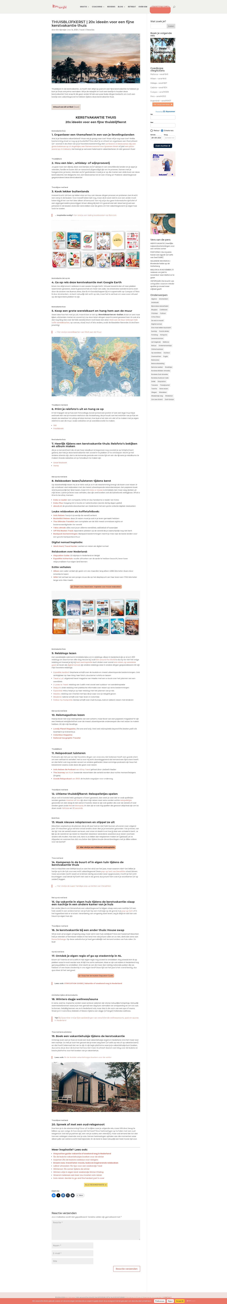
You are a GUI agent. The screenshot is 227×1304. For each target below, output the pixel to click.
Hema (56, 466)
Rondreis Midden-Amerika (160, 371)
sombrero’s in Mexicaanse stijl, (118, 144)
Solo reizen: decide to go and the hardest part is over (78, 1178)
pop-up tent (127, 911)
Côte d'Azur (155, 317)
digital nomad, (74, 665)
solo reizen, (119, 662)
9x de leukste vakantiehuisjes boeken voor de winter (87, 1057)
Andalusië (155, 302)
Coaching (97, 7)
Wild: (55, 577)
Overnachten (156, 356)
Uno (78, 800)
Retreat (132, 7)
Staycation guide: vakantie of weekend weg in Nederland (82, 1153)
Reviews (111, 7)
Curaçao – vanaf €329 (159, 92)
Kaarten (70, 800)
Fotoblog (154, 335)
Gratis (83, 7)
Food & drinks (164, 331)
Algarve (154, 299)
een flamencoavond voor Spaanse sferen (99, 146)
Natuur (153, 346)
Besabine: (57, 697)
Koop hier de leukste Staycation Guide (97, 976)
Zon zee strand (156, 399)
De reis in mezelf (157, 321)
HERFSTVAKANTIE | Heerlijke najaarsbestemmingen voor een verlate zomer (162, 246)
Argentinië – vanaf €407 (160, 101)
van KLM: (63, 772)
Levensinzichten (157, 338)
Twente (154, 389)
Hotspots (163, 335)
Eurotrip (154, 331)
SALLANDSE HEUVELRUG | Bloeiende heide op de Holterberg (160, 263)
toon (77, 107)
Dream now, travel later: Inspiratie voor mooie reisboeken (97, 587)
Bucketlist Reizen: (61, 518)
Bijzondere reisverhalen (159, 306)
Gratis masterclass (160, 7)
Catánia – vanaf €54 (158, 87)
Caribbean (163, 310)
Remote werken (157, 367)
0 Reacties (90, 30)
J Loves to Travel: (60, 685)
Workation (169, 396)
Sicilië (153, 381)
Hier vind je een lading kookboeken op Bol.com (94, 215)
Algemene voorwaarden (152, 1297)
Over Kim (142, 7)
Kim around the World (105, 659)
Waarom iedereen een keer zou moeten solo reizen (77, 1175)
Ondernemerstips (165, 346)
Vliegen (154, 392)
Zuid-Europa (169, 399)
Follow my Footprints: (63, 700)
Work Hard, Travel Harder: (65, 546)
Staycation (162, 381)
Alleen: (56, 571)
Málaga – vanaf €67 (158, 83)
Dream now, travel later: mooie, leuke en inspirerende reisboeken (85, 1162)
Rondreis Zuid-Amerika (159, 374)
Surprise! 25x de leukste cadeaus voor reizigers (75, 1159)
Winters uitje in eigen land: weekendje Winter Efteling (78, 1172)
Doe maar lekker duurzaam (161, 328)
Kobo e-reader (96, 490)
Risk (70, 805)
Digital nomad (156, 324)
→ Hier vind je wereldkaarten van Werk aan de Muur (78, 332)
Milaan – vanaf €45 (158, 79)
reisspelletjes (126, 800)
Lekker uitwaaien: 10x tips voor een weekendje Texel (77, 1166)
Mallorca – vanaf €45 (159, 74)
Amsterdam (163, 299)
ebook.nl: (57, 506)
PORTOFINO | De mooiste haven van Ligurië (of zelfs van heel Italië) (161, 255)
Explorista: (57, 691)
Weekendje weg (157, 396)
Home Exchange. (59, 939)
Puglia (165, 356)
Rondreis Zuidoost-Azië (159, 378)
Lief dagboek (156, 342)
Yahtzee (65, 808)
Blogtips (154, 310)
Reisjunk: (57, 688)
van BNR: (66, 779)
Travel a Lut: (58, 678)
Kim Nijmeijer (61, 30)
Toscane (154, 385)
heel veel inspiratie (84, 662)
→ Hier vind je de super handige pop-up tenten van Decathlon (83, 886)
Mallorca (166, 342)
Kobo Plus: (58, 503)
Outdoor (167, 353)
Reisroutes (155, 360)
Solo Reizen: (59, 515)
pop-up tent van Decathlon (113, 871)
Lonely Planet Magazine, (64, 729)
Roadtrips (168, 367)
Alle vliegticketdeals (161, 104)
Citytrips (154, 313)
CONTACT (167, 1297)
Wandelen (163, 392)
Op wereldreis (156, 353)
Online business (157, 349)
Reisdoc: (57, 694)
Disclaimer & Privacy (133, 1297)
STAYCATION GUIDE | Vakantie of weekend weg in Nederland (93, 983)
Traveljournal (165, 385)
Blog (120, 7)
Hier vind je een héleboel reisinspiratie (97, 847)
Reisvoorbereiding (157, 363)
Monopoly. (79, 805)
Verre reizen (163, 389)
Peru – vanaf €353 (158, 96)
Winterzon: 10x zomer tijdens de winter (71, 1169)
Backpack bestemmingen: (65, 534)
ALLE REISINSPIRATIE (94, 1185)
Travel (81, 30)
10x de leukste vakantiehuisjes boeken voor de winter (78, 1156)
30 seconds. (77, 808)
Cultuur (163, 313)
